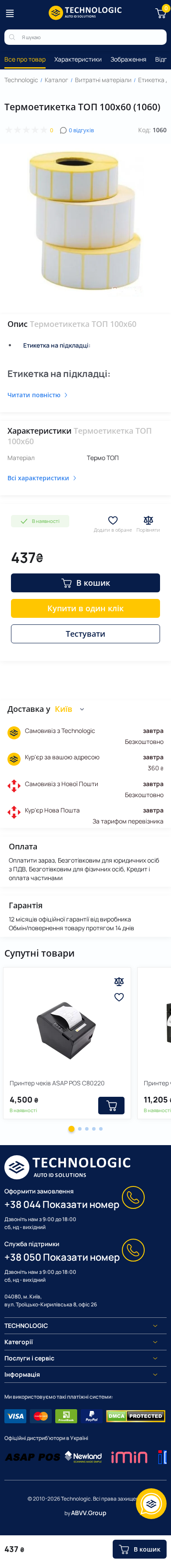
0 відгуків (81, 130)
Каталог (56, 80)
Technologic (21, 80)
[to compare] (119, 981)
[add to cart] (111, 1105)
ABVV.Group (89, 1513)
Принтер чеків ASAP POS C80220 (57, 1083)
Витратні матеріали (103, 80)
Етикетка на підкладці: (57, 345)
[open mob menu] (9, 13)
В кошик (93, 582)
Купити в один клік (85, 608)
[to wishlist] (119, 997)
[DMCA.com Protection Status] (135, 1416)
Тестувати (85, 633)
